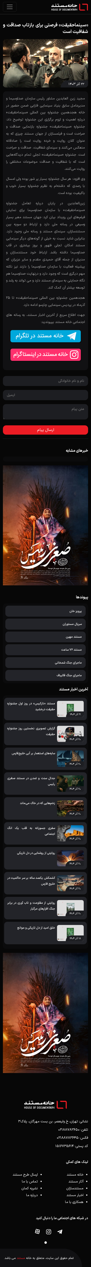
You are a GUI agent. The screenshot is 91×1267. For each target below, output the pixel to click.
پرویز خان (75, 611)
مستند (21, 1258)
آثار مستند (75, 1181)
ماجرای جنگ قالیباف (69, 675)
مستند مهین (74, 636)
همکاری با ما (74, 1202)
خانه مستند (75, 1174)
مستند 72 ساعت (71, 649)
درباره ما (32, 1195)
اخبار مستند (74, 1195)
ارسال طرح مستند (25, 1174)
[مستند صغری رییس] (45, 1013)
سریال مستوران (72, 624)
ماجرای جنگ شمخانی (68, 662)
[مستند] (69, 7)
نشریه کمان (29, 1188)
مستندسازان (74, 1188)
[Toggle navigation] (10, 7)
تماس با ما (30, 1181)
